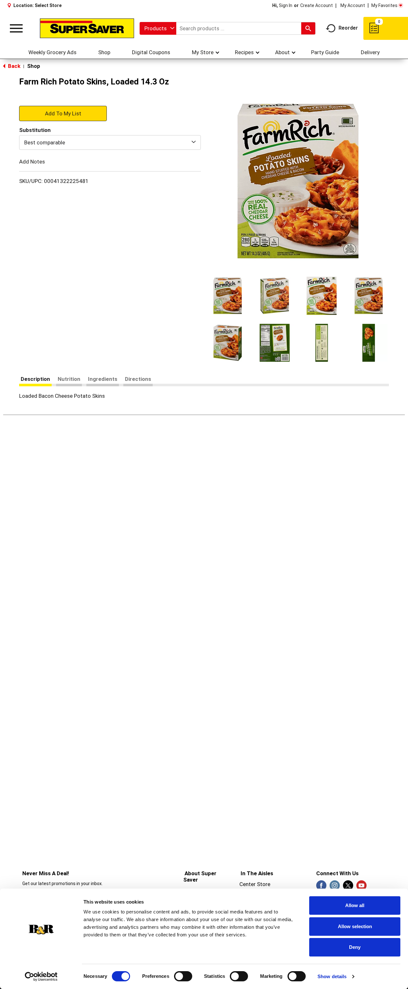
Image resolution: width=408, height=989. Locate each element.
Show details (331, 976)
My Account (352, 5)
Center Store (254, 884)
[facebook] (321, 887)
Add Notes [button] (32, 161)
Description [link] (35, 379)
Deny (355, 947)
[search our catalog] (308, 28)
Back (13, 66)
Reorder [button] (348, 28)
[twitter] (348, 887)
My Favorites (384, 5)
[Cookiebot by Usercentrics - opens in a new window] (41, 976)
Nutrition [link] (69, 379)
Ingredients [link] (102, 379)
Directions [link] (138, 379)
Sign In (285, 5)
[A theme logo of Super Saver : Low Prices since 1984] (87, 28)
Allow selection (355, 926)
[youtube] (361, 887)
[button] (227, 295)
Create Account (316, 5)
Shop (33, 66)
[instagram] (335, 887)
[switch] (183, 976)
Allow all (354, 905)
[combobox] (158, 28)
